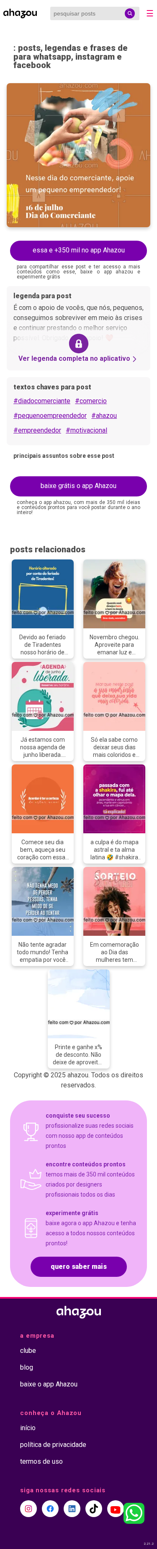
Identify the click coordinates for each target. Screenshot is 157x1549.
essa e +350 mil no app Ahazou (79, 250)
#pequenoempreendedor (50, 416)
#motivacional (86, 430)
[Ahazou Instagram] (28, 1508)
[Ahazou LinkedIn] (72, 1508)
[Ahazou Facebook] (50, 1508)
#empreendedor (37, 430)
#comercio (91, 401)
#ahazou (104, 416)
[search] (130, 13)
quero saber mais (79, 1267)
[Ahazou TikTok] (93, 1508)
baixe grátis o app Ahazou (78, 486)
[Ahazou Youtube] (115, 1508)
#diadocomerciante (41, 401)
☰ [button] (150, 13)
